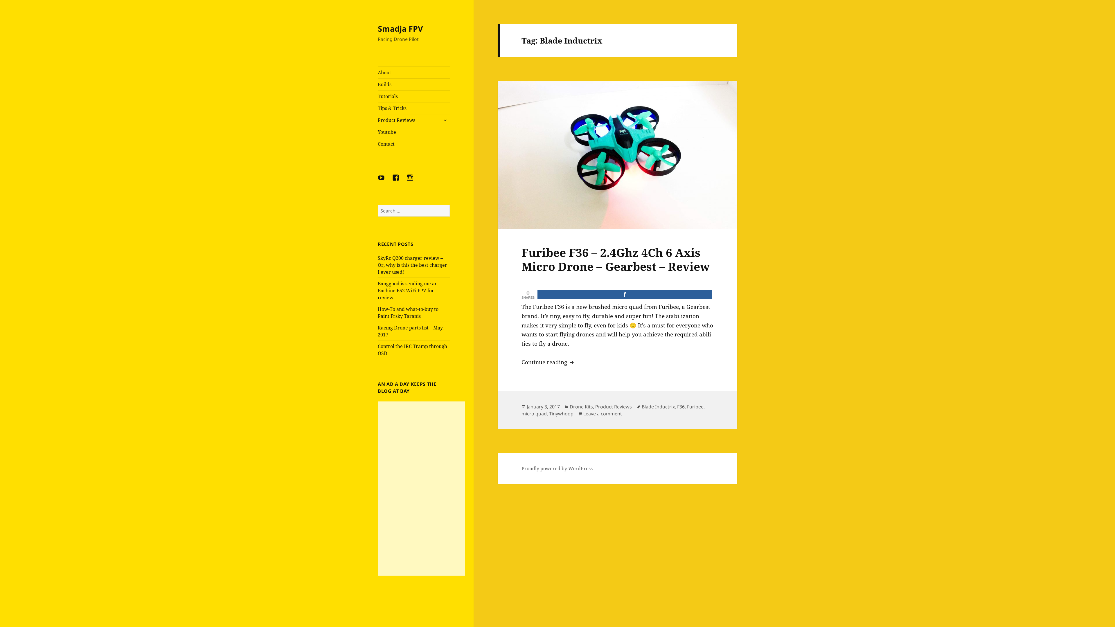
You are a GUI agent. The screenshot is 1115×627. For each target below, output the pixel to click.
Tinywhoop (561, 413)
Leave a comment (602, 413)
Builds (384, 84)
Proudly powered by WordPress (557, 468)
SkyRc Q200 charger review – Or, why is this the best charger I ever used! (412, 265)
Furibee (695, 406)
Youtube (387, 132)
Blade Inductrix (658, 406)
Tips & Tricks (392, 108)
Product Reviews (396, 120)
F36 (681, 406)
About (384, 72)
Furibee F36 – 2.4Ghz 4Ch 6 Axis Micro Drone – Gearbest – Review (615, 259)
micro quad (534, 413)
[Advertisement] (421, 488)
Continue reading (548, 362)
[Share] (624, 294)
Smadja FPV (400, 28)
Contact (386, 144)
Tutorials (388, 96)
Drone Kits (581, 406)
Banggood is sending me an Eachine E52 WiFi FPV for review (408, 290)
